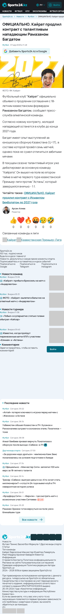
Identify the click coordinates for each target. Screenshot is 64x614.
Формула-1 (34, 544)
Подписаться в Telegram (27, 265)
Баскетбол (23, 544)
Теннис (13, 544)
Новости (7, 11)
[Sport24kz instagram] (58, 537)
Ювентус (39, 554)
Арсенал (20, 554)
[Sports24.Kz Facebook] (34, 537)
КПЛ (27, 11)
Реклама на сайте (11, 562)
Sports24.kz (7, 16)
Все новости (29, 519)
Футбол (18, 11)
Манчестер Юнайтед (32, 552)
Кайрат (6, 552)
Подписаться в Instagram (49, 265)
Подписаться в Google (7, 265)
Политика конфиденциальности (39, 559)
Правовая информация (14, 565)
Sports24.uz (8, 567)
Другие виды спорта (51, 544)
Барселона (15, 552)
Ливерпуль (49, 552)
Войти (56, 4)
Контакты (18, 559)
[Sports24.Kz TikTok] (52, 537)
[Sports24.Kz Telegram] (40, 537)
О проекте (7, 559)
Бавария (30, 554)
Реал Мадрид (9, 554)
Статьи (6, 546)
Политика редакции (37, 565)
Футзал (6, 544)
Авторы (51, 565)
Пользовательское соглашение (37, 562)
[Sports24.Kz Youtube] (46, 537)
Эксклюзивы (40, 11)
